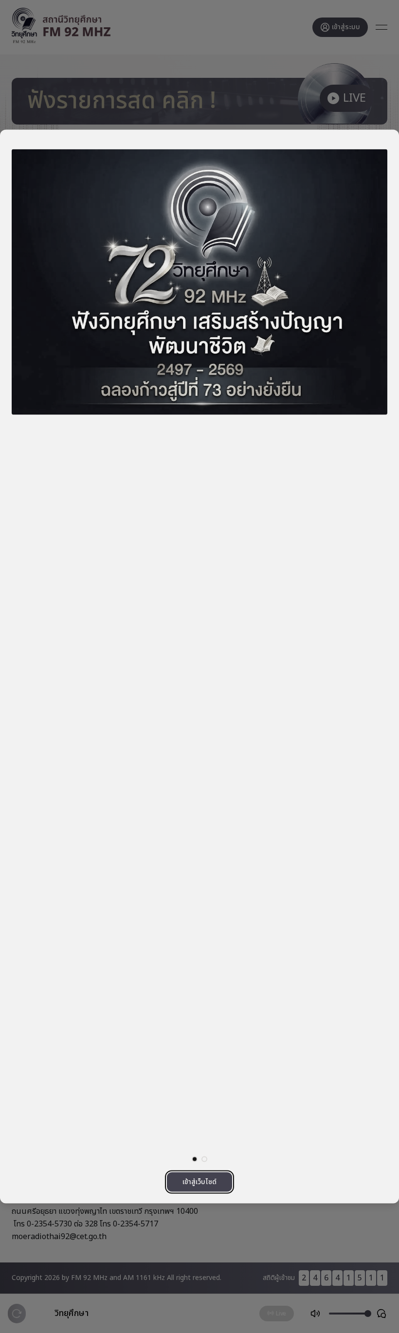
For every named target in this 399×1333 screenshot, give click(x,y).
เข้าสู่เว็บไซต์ (199, 1182)
